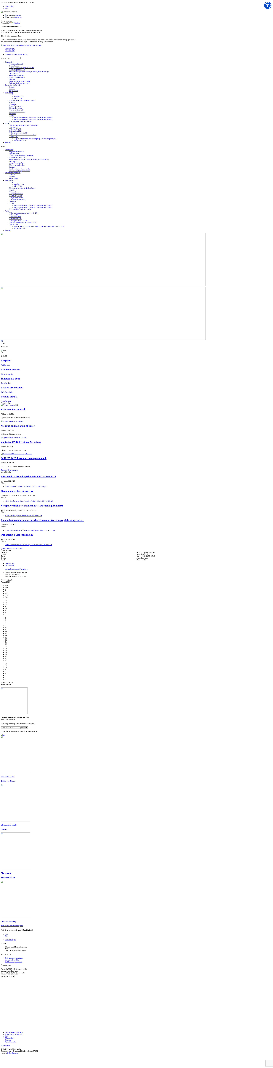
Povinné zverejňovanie (12, 85)
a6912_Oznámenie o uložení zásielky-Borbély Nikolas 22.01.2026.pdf (29, 501)
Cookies (8, 1040)
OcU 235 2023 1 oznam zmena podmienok (23, 458)
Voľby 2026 (13, 137)
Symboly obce (14, 66)
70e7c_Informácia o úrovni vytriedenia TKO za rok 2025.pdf (25, 486)
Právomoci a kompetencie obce (19, 83)
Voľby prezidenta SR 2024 (18, 133)
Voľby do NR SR (15, 129)
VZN (11, 94)
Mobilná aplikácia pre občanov (18, 425)
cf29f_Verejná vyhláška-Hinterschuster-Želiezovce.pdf (23, 516)
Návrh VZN (18, 98)
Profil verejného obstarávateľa (19, 81)
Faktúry (12, 89)
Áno (6, 934)
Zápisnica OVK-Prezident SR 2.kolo (21, 442)
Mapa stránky (9, 6)
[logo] (21, 45)
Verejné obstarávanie (16, 110)
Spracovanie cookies (12, 960)
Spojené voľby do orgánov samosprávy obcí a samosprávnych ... (35, 139)
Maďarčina (18, 17)
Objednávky (13, 91)
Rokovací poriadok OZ (17, 70)
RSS (6, 8)
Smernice (12, 114)
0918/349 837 (10, 51)
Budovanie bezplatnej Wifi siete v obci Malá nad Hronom (33, 117)
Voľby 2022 (13, 127)
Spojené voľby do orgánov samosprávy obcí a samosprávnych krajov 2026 (39, 226)
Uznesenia (12, 104)
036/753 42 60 (10, 49)
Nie (6, 936)
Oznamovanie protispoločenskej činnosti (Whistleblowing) (29, 71)
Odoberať (24, 727)
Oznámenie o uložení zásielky (17, 491)
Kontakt (8, 142)
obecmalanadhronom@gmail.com (16, 54)
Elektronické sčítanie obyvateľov (20, 121)
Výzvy (11, 116)
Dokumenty (9, 93)
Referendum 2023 (15, 131)
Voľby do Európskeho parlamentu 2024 (22, 135)
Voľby (7, 123)
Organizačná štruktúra (16, 64)
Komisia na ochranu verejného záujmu (22, 100)
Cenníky (12, 102)
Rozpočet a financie (16, 106)
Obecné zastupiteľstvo (16, 75)
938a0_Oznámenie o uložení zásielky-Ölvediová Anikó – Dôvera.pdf (28, 545)
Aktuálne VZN (19, 96)
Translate (17, 23)
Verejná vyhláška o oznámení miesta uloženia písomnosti (32, 505)
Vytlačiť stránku (10, 1042)
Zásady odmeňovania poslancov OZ (21, 68)
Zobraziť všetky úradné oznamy (11, 548)
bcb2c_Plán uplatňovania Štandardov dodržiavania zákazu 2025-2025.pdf (30, 530)
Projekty (12, 79)
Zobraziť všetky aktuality (9, 470)
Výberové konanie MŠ (13, 409)
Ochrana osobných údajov (14, 958)
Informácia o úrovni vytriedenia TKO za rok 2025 (28, 476)
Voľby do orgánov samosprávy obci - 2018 (23, 125)
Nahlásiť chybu (10, 940)
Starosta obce (13, 73)
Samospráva (9, 62)
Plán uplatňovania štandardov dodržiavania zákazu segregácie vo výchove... (42, 520)
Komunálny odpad (15, 108)
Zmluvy (12, 87)
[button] (268, 5)
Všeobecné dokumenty (17, 112)
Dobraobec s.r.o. (12, 1053)
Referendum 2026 (20, 140)
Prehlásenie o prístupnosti (13, 962)
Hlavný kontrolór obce (17, 77)
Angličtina (17, 15)
